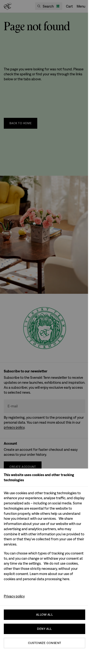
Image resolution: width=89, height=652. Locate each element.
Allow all (44, 614)
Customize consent (44, 643)
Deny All (44, 629)
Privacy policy (14, 596)
